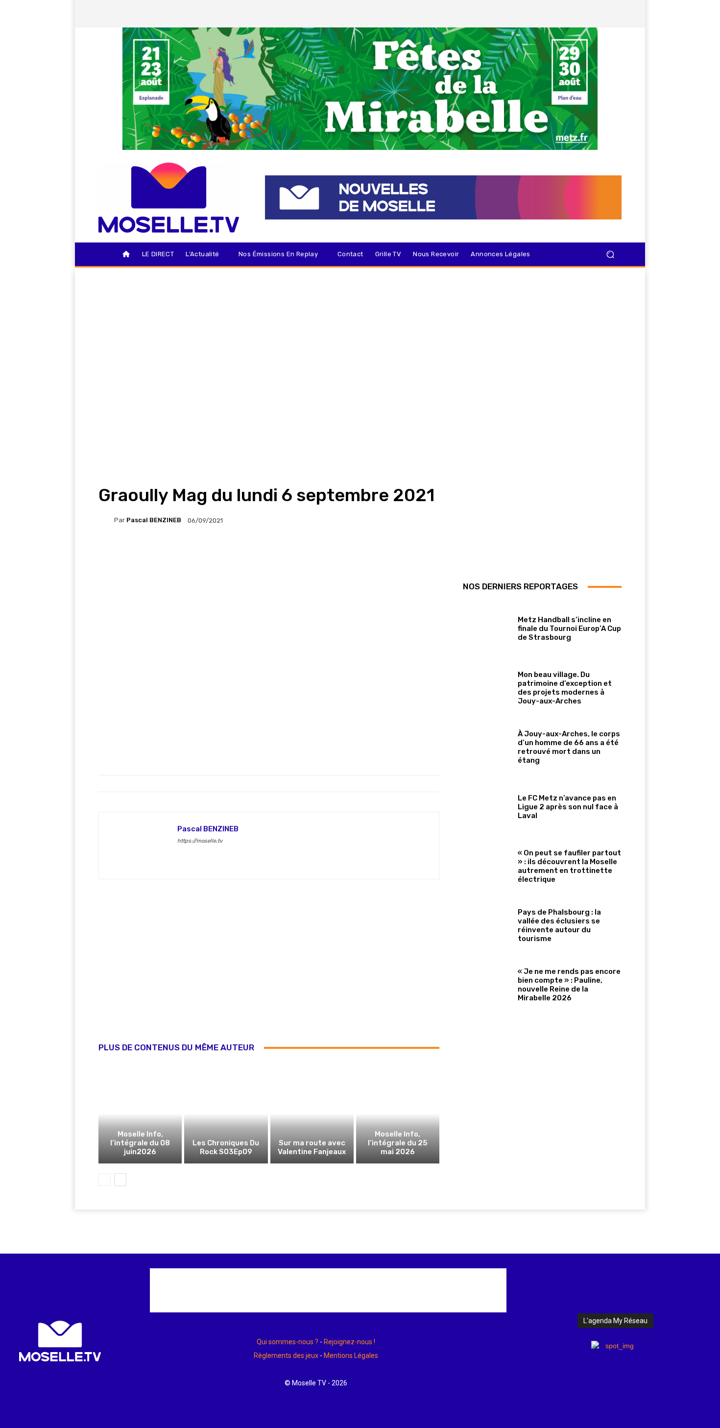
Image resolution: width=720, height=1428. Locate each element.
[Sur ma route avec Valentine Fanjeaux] (312, 1113)
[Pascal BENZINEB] (106, 520)
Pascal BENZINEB (153, 520)
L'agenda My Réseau (615, 1321)
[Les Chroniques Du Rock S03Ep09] (225, 1113)
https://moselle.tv (199, 841)
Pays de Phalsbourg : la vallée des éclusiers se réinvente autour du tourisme (559, 925)
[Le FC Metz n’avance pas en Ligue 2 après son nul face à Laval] (486, 804)
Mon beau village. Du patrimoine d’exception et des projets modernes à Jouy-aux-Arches (565, 687)
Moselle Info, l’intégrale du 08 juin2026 (140, 1143)
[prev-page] (104, 1179)
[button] (610, 254)
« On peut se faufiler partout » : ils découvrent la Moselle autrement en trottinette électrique (569, 866)
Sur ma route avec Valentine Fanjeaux (312, 1147)
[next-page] (120, 1179)
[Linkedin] (613, 13)
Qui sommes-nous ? (287, 1342)
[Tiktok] (596, 13)
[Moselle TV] (168, 198)
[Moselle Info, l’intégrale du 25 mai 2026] (397, 1113)
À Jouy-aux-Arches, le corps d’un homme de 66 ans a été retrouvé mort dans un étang (569, 747)
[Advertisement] (268, 971)
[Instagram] (563, 13)
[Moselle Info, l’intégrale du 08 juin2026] (140, 1113)
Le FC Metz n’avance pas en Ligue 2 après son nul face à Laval (568, 807)
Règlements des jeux (286, 1355)
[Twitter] (580, 13)
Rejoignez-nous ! (349, 1342)
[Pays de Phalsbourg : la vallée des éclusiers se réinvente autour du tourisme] (486, 923)
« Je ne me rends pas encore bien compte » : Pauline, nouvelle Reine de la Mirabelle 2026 (569, 984)
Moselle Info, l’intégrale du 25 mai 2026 (398, 1143)
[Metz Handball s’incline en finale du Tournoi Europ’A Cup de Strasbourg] (486, 626)
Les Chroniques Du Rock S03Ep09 (225, 1147)
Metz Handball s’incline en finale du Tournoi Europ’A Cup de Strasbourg (569, 628)
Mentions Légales (351, 1355)
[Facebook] (546, 13)
